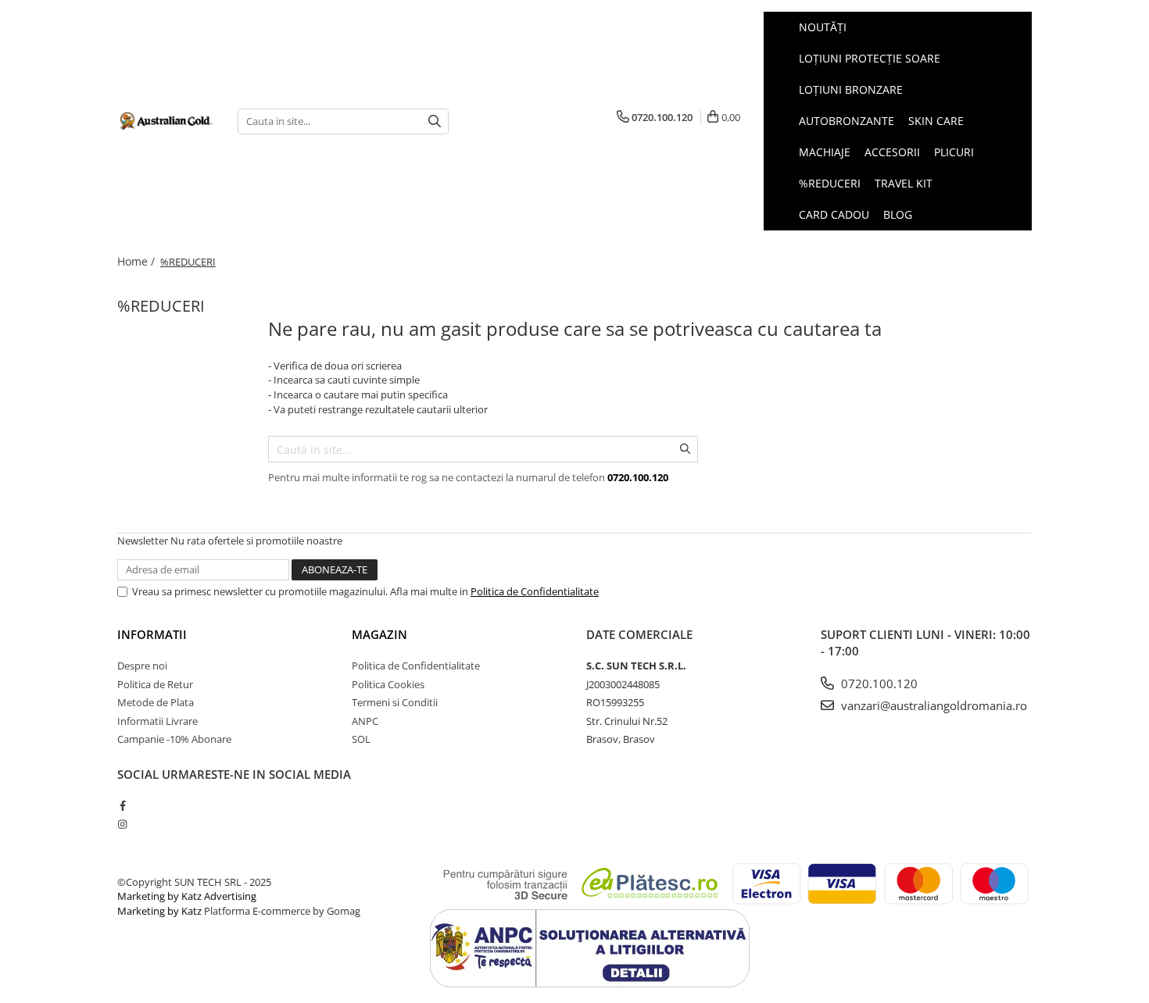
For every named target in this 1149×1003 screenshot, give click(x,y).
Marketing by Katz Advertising (186, 896)
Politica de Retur (155, 684)
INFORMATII (152, 634)
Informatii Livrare (157, 721)
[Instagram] (122, 824)
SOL (361, 739)
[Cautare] (435, 121)
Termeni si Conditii (395, 702)
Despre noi (142, 666)
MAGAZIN (379, 634)
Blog (897, 214)
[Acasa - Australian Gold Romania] (165, 121)
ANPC (365, 721)
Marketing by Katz (159, 911)
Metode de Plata (155, 702)
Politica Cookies (388, 684)
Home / (137, 261)
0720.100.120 (878, 683)
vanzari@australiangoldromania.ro (932, 705)
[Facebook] (122, 805)
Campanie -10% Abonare (174, 739)
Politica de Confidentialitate (535, 591)
